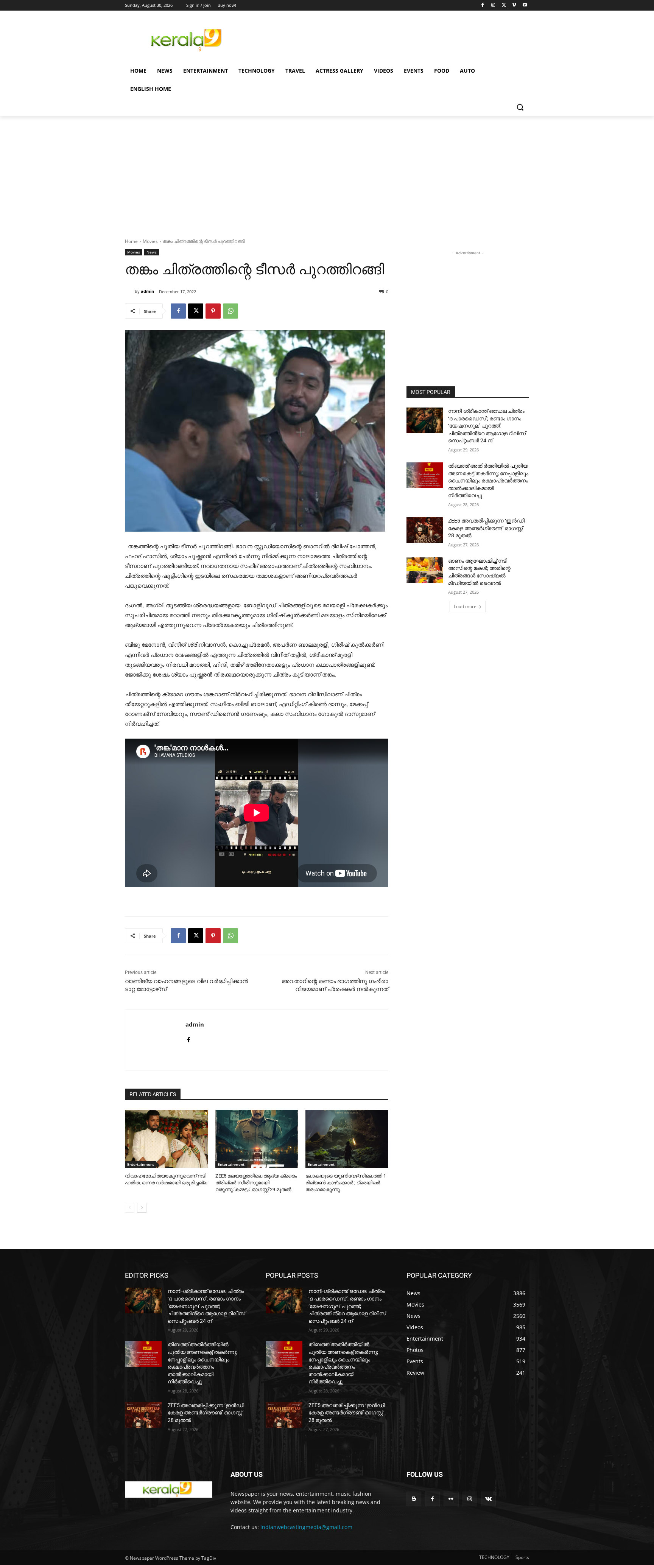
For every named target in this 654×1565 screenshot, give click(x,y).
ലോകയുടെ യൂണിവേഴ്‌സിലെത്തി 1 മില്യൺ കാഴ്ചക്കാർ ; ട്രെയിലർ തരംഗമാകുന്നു (345, 1182)
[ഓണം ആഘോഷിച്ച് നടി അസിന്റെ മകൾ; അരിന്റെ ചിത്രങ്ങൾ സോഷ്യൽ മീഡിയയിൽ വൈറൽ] (424, 570)
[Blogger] (413, 1499)
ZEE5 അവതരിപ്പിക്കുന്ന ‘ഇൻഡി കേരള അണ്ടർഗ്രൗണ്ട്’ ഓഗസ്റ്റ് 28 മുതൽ (486, 528)
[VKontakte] (488, 1499)
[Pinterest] (213, 311)
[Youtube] (524, 5)
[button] (520, 107)
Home (131, 241)
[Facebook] (482, 5)
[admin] (130, 291)
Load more (465, 606)
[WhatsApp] (230, 311)
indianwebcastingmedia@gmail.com (306, 1527)
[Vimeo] (514, 5)
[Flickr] (451, 1499)
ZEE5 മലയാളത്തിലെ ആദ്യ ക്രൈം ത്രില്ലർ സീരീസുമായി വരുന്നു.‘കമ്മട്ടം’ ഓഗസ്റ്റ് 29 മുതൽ (256, 1182)
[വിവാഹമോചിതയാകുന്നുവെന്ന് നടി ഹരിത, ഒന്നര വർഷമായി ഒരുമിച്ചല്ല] (166, 1139)
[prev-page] (129, 1208)
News (151, 252)
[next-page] (141, 1208)
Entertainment (140, 1164)
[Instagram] (493, 5)
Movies (150, 241)
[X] (504, 5)
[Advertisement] (384, 39)
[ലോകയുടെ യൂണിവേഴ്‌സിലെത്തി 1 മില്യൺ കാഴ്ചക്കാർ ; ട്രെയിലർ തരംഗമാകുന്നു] (346, 1139)
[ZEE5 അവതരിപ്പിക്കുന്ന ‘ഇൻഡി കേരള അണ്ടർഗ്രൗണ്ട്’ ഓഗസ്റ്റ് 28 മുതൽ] (424, 530)
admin (147, 291)
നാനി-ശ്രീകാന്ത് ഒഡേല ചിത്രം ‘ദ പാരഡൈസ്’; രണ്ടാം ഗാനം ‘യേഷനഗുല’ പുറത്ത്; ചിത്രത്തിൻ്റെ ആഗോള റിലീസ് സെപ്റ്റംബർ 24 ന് (487, 425)
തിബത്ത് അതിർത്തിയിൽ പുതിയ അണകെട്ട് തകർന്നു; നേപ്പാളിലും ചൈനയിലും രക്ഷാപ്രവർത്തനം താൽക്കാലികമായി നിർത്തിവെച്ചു (488, 480)
